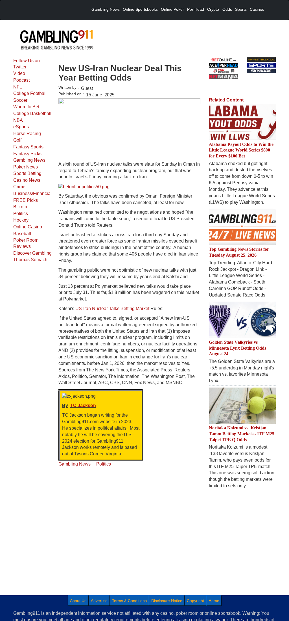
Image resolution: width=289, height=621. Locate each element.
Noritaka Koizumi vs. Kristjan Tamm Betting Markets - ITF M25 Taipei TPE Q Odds (241, 433)
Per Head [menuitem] (195, 9)
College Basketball (32, 113)
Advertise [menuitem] (99, 600)
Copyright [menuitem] (195, 600)
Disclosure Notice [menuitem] (166, 600)
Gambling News (29, 160)
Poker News (25, 167)
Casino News (26, 180)
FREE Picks (25, 200)
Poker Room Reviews (25, 243)
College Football (30, 93)
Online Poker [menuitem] (172, 9)
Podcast (21, 80)
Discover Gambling (32, 253)
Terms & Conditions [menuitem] (129, 600)
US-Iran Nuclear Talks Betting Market (112, 308)
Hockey (21, 220)
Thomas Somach (30, 259)
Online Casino (27, 226)
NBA (18, 120)
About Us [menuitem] (78, 600)
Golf (17, 140)
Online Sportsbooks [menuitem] (140, 9)
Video (19, 73)
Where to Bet (26, 106)
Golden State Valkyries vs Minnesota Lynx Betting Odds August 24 (237, 348)
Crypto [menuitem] (213, 9)
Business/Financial (32, 193)
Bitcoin (20, 206)
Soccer (20, 100)
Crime (19, 186)
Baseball (22, 233)
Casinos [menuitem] (257, 9)
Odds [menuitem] (227, 9)
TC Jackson (83, 405)
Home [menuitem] (214, 600)
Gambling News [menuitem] (105, 9)
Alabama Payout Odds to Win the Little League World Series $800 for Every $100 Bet (241, 150)
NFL (17, 87)
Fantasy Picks (27, 153)
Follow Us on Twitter (26, 63)
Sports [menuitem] (241, 9)
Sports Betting (27, 173)
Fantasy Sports (28, 146)
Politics (20, 213)
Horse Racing (27, 133)
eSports (21, 126)
